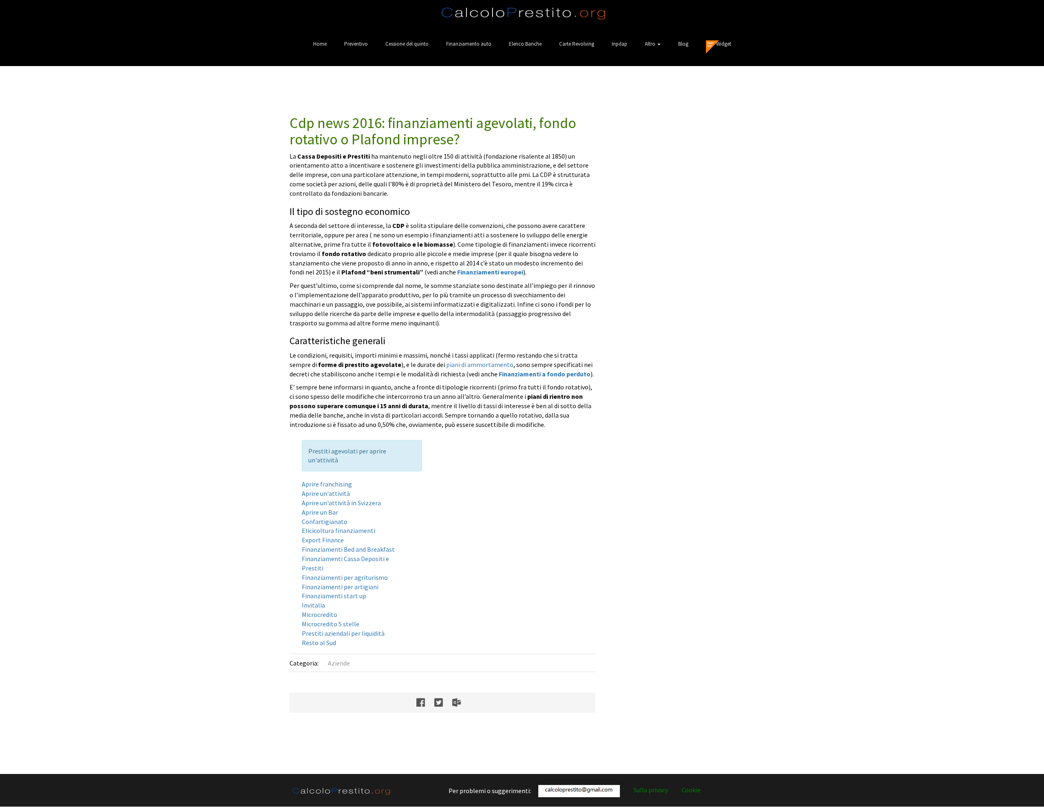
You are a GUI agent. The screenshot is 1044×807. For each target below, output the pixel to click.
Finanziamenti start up (334, 596)
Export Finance (323, 540)
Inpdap (619, 43)
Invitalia (313, 605)
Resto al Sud (319, 643)
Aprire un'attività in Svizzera (341, 503)
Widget (723, 43)
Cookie (691, 790)
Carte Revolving (576, 43)
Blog (683, 43)
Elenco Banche (525, 43)
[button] (653, 43)
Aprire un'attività (326, 493)
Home (320, 43)
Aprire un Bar (320, 512)
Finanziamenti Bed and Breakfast (348, 549)
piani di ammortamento (479, 364)
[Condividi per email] (460, 702)
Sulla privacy (650, 790)
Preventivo (356, 43)
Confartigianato (324, 521)
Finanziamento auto (468, 43)
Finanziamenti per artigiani (340, 587)
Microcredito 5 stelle (330, 624)
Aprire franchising (327, 484)
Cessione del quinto (407, 43)
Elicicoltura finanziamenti (338, 530)
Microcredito (319, 614)
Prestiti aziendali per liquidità (343, 633)
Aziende (339, 663)
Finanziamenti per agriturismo (345, 577)
